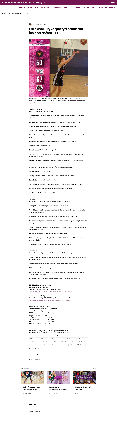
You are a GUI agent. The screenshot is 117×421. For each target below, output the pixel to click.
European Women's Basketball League (23, 2)
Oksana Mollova (61, 338)
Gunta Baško (54, 342)
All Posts (4, 13)
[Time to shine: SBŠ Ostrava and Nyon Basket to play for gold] (58, 377)
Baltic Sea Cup (80, 345)
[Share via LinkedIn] (37, 354)
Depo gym (47, 345)
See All (94, 368)
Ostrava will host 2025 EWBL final (83, 388)
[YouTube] (109, 2)
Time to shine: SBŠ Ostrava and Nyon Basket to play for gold (58, 388)
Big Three (71, 345)
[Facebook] (112, 2)
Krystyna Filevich (71, 338)
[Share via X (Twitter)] (33, 354)
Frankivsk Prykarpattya (41, 338)
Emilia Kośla (82, 342)
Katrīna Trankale (73, 342)
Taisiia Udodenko (36, 342)
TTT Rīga (52, 338)
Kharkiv (54, 345)
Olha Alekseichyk (82, 338)
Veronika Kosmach (37, 345)
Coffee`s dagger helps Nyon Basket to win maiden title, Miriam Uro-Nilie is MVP (32, 388)
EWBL (31, 338)
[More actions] (87, 24)
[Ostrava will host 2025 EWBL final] (84, 377)
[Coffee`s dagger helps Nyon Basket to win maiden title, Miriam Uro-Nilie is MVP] (32, 377)
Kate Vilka (45, 342)
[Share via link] (41, 354)
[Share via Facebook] (30, 354)
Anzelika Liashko (63, 345)
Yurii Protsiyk (63, 342)
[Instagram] (114, 2)
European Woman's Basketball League (19, 13)
